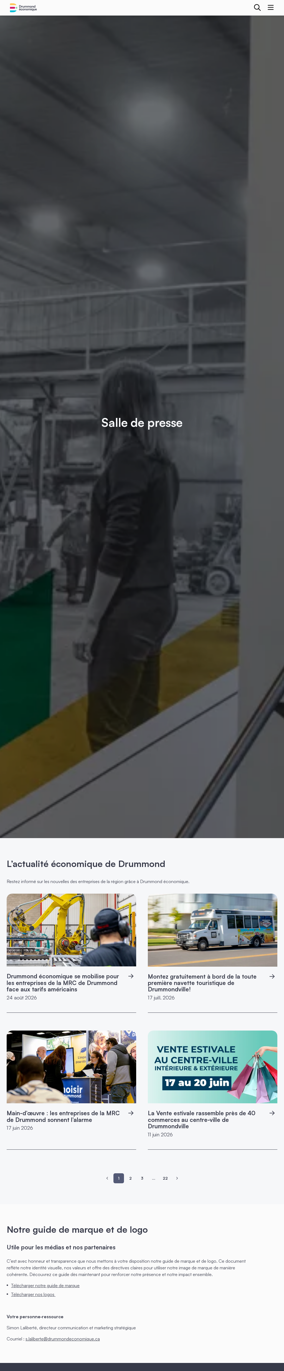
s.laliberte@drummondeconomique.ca (63, 1339)
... (153, 1178)
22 (165, 1178)
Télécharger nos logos (33, 1294)
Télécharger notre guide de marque (45, 1285)
